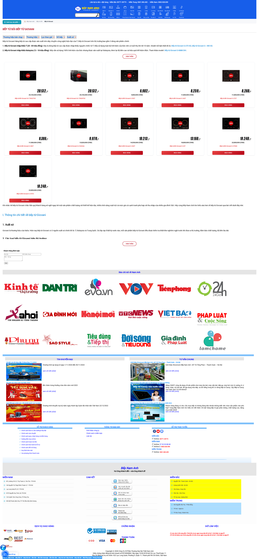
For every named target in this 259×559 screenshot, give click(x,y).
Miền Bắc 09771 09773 (118, 2)
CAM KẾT (90, 477)
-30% (129, 76)
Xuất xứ (70, 37)
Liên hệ (89, 436)
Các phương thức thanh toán (30, 453)
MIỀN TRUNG (176, 500)
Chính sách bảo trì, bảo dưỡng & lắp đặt (33, 430)
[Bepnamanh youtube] (158, 432)
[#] (96, 534)
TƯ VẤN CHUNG (186, 359)
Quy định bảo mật (27, 450)
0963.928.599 (165, 447)
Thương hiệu (32, 37)
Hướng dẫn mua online (28, 439)
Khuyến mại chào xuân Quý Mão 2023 (18, 383)
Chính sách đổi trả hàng (28, 447)
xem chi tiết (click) (49, 371)
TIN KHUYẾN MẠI (65, 359)
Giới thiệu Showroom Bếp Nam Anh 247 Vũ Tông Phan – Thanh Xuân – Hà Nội (155, 362)
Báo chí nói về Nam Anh (129, 272)
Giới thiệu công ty (92, 430)
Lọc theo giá (47, 37)
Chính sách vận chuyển (28, 433)
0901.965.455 (164, 452)
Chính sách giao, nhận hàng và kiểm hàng (34, 436)
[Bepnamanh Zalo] (161, 432)
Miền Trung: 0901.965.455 (138, 2)
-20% (28, 76)
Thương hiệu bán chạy (13, 37)
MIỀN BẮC (175, 477)
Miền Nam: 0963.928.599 (159, 2)
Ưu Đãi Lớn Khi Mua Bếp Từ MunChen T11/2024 (21, 362)
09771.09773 (164, 439)
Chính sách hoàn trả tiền (29, 442)
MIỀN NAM (8, 477)
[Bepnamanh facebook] (154, 432)
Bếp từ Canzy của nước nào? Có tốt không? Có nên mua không (150, 383)
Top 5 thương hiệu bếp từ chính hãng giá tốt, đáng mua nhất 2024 (151, 403)
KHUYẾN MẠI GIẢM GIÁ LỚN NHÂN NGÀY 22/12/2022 (23, 403)
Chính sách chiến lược (94, 433)
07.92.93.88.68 (165, 444)
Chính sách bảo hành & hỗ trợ (30, 445)
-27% (78, 123)
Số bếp (60, 37)
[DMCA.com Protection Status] (112, 534)
